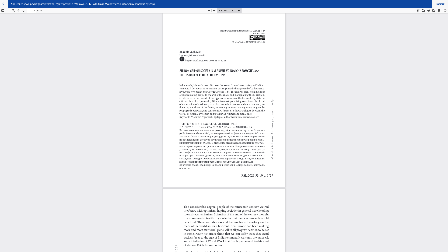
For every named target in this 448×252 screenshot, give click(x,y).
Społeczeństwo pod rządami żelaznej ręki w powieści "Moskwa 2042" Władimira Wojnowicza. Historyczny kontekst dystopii (83, 4)
